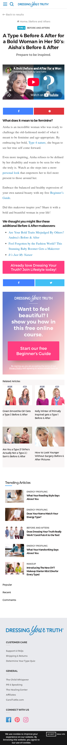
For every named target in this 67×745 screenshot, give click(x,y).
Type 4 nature (37, 142)
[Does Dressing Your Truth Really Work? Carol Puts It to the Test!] (14, 532)
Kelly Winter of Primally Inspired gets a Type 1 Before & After (48, 414)
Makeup (31, 564)
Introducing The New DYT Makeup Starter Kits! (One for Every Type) (42, 571)
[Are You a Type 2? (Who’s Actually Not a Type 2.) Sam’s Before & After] (17, 435)
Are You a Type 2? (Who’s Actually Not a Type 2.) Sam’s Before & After (16, 453)
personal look (11, 173)
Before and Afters (39, 21)
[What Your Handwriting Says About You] (14, 550)
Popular (7, 584)
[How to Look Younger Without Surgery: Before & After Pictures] (49, 436)
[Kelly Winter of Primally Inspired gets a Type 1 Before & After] (49, 395)
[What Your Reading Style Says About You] (14, 496)
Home (23, 21)
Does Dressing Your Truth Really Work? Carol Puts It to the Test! (44, 533)
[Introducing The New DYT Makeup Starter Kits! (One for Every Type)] (14, 568)
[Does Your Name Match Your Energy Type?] (14, 514)
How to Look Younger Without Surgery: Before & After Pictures (49, 456)
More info (61, 734)
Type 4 (21, 28)
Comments (9, 599)
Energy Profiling (37, 491)
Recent (7, 592)
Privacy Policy (15, 368)
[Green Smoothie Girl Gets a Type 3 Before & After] (17, 395)
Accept (51, 734)
